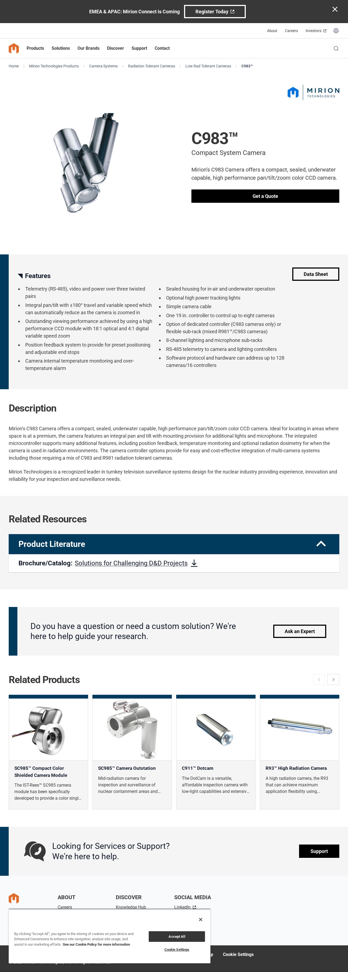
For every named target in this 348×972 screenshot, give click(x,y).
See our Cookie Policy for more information (96, 944)
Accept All (177, 936)
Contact (162, 48)
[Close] (201, 920)
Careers (291, 31)
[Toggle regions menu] (336, 30)
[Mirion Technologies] (313, 92)
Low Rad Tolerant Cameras (208, 66)
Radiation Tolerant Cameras (151, 66)
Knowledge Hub (131, 907)
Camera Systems (103, 66)
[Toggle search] (336, 48)
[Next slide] (333, 679)
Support (319, 851)
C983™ (247, 66)
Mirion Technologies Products (54, 66)
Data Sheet (316, 274)
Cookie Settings (238, 954)
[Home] (14, 48)
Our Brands (88, 48)
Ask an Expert (300, 631)
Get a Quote (265, 196)
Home (14, 66)
